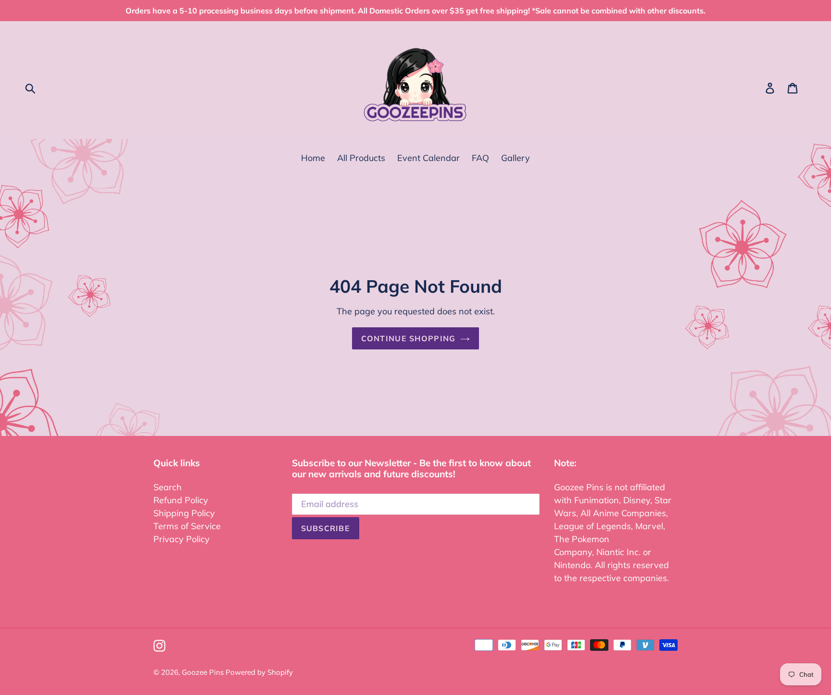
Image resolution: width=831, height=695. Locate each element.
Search (167, 487)
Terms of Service (187, 526)
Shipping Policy (184, 513)
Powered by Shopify (259, 672)
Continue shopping (408, 338)
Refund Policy (180, 500)
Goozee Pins (204, 672)
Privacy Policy (181, 539)
